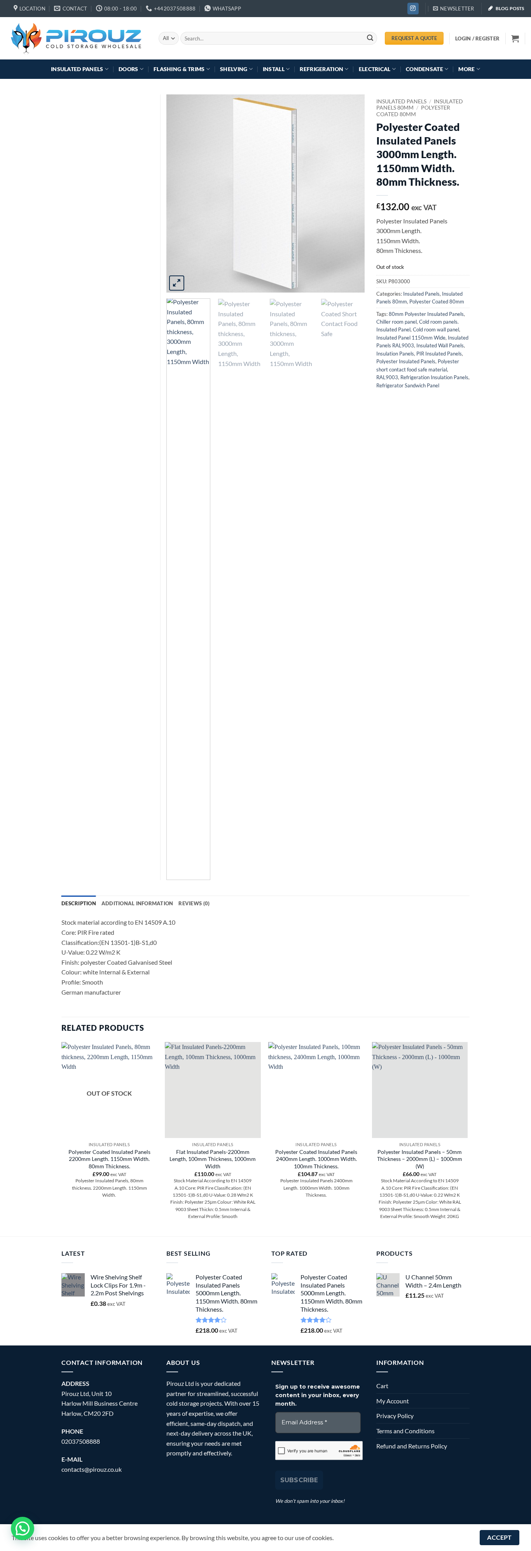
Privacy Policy (395, 1415)
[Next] (351, 193)
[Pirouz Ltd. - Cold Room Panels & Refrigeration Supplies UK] (76, 38)
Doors (128, 69)
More (466, 69)
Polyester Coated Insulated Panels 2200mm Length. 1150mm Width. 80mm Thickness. (109, 1158)
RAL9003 (387, 377)
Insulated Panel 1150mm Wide (410, 338)
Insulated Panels (77, 69)
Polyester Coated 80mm (413, 111)
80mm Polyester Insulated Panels (426, 314)
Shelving (233, 69)
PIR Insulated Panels (439, 353)
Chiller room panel (396, 322)
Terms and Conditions (405, 1430)
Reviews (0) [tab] (194, 903)
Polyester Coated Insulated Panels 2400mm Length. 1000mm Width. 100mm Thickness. (316, 1158)
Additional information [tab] (137, 903)
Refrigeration (321, 69)
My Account (392, 1401)
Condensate (424, 69)
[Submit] (370, 38)
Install (274, 69)
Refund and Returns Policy (411, 1446)
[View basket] (515, 38)
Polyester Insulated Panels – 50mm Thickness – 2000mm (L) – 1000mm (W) (419, 1158)
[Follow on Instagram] (413, 8)
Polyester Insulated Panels (405, 361)
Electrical (375, 69)
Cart (382, 1385)
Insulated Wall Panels (440, 345)
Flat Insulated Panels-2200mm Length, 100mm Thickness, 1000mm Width (212, 1158)
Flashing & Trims (179, 69)
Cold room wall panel (436, 329)
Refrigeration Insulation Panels (434, 377)
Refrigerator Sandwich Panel (407, 385)
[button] (453, 8)
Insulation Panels (395, 353)
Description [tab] (78, 903)
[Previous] (180, 193)
